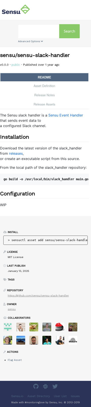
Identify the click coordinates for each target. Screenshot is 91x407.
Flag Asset (15, 360)
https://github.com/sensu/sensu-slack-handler (38, 295)
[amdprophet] (74, 328)
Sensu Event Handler (65, 115)
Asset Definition (44, 86)
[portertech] (48, 328)
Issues (75, 396)
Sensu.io (17, 396)
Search (69, 31)
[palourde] (61, 341)
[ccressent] (35, 341)
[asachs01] (22, 328)
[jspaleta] (61, 328)
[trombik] (74, 341)
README (44, 77)
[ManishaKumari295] (9, 328)
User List (60, 396)
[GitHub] (36, 387)
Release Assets (44, 104)
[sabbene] (22, 341)
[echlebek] (35, 328)
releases (16, 153)
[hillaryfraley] (9, 341)
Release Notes (44, 95)
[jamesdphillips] (48, 341)
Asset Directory (38, 396)
